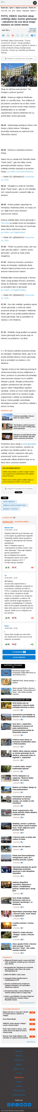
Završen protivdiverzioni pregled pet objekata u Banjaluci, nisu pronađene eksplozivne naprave (17, 985)
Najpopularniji (22, 522)
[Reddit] (12, 35)
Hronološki (8, 522)
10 (23, 876)
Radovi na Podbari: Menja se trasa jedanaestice (24, 788)
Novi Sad (4, 11)
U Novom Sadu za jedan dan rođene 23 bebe (24, 838)
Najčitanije (25, 11)
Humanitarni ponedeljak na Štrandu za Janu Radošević (23, 716)
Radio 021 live (19, 1060)
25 (23, 746)
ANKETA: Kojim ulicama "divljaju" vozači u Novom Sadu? (23, 934)
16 (23, 817)
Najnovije (4, 8)
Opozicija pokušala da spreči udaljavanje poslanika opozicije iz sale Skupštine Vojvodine (24, 870)
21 (23, 783)
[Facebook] (3, 35)
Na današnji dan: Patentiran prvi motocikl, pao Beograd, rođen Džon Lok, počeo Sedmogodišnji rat (19, 969)
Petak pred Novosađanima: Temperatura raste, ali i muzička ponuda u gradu (23, 858)
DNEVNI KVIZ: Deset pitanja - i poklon (24, 682)
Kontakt (19, 1082)
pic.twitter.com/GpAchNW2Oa (20, 172)
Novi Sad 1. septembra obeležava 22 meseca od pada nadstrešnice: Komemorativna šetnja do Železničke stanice (23, 728)
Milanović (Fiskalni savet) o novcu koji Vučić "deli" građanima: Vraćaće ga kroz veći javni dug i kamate (20, 962)
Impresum (19, 1086)
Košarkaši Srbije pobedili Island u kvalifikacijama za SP (16, 979)
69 (23, 918)
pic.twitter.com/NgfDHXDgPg (13, 290)
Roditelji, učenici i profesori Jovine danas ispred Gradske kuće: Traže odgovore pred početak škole (24, 827)
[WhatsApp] (22, 35)
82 (23, 939)
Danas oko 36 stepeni (21, 847)
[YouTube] (25, 1104)
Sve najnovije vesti (27, 1003)
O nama (19, 1073)
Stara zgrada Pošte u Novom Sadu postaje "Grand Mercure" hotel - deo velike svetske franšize (24, 691)
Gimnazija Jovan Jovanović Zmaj (14, 505)
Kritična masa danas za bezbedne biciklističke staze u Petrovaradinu (24, 742)
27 (23, 760)
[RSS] (29, 1104)
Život (13, 11)
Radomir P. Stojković (10, 509)
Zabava (18, 11)
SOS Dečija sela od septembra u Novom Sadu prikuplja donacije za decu (23, 705)
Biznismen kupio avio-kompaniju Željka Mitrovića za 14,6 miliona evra (24, 673)
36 (23, 832)
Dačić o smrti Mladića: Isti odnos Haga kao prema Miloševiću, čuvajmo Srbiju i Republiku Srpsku (19, 998)
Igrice (12, 8)
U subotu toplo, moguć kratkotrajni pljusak (22, 767)
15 (23, 907)
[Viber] (17, 35)
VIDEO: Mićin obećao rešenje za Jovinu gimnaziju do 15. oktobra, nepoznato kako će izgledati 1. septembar (24, 754)
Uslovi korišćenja (19, 1090)
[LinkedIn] (21, 1104)
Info (9, 11)
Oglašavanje (19, 1077)
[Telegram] (27, 35)
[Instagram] (9, 1104)
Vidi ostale (31, 1042)
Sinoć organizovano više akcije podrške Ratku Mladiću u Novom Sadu (24, 812)
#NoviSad (5, 223)
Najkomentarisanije (11, 1009)
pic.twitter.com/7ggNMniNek (13, 232)
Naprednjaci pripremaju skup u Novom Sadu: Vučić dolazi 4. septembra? (24, 914)
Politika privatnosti (19, 1095)
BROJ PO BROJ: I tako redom (15, 974)
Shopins (19, 1064)
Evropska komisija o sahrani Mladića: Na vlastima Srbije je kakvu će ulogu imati (18, 991)
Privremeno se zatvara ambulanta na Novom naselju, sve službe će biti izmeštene (23, 800)
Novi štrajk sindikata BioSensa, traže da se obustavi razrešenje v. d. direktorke (22, 901)
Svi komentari (18, 652)
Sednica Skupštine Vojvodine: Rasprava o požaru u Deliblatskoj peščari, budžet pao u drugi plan (23, 886)
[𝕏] (8, 35)
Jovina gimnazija (9, 501)
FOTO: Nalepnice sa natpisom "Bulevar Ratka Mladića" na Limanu (22, 778)
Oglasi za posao (21, 8)
